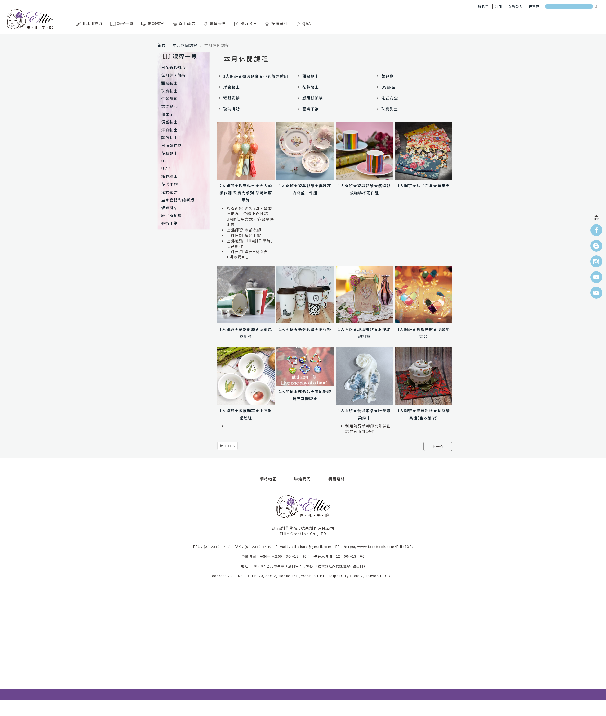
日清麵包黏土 (173, 145)
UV (164, 161)
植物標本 (169, 176)
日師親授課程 (173, 67)
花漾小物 (169, 184)
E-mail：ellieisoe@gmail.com (305, 546)
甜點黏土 (169, 83)
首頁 (161, 45)
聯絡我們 (302, 479)
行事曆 (534, 6)
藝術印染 (169, 223)
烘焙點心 (169, 106)
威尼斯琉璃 (171, 215)
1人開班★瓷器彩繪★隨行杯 (305, 329)
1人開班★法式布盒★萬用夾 (423, 185)
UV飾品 (388, 87)
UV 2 (166, 168)
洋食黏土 (169, 129)
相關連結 (336, 479)
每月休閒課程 (173, 75)
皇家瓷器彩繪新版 (178, 200)
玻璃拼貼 (169, 207)
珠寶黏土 (169, 91)
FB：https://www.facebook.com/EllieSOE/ (374, 546)
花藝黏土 (169, 153)
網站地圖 (268, 479)
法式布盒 (169, 192)
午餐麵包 (169, 98)
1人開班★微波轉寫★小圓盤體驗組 (255, 76)
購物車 (483, 6)
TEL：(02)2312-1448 (213, 546)
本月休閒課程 (185, 45)
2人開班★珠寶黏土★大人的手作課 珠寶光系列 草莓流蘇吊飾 (245, 193)
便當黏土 (169, 122)
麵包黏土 (169, 137)
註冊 (498, 6)
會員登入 (515, 6)
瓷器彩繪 (231, 98)
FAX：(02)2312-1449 (254, 546)
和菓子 (167, 114)
